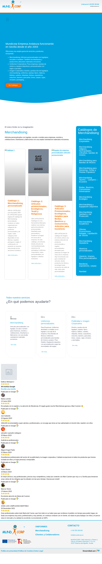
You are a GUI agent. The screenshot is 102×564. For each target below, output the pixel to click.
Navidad (82, 271)
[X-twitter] (63, 16)
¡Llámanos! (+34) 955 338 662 (90, 4)
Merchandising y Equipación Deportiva (88, 205)
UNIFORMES (41, 526)
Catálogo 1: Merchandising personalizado (15, 203)
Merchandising (42, 530)
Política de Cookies (25, 551)
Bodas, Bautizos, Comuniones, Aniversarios (86, 189)
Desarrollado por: (89, 551)
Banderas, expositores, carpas (87, 265)
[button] (7, 19)
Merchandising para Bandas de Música (88, 161)
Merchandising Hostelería (85, 242)
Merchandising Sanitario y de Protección (85, 214)
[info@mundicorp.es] (68, 534)
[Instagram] (63, 22)
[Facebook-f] (57, 16)
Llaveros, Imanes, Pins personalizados (88, 257)
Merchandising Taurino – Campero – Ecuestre (88, 180)
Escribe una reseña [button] (8, 389)
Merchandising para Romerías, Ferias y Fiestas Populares (88, 170)
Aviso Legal (38, 551)
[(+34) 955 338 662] (68, 529)
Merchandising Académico (85, 223)
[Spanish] (79, 21)
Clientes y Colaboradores (47, 534)
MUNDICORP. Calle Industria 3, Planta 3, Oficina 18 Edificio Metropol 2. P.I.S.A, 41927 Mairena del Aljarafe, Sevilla (84, 541)
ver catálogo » (13, 255)
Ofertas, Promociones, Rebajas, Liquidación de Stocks (88, 232)
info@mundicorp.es (77, 535)
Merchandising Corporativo (85, 140)
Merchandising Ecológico (85, 198)
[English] (79, 18)
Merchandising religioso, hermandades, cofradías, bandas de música (88, 151)
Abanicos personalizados (85, 250)
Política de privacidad (9, 551)
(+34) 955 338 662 (77, 530)
